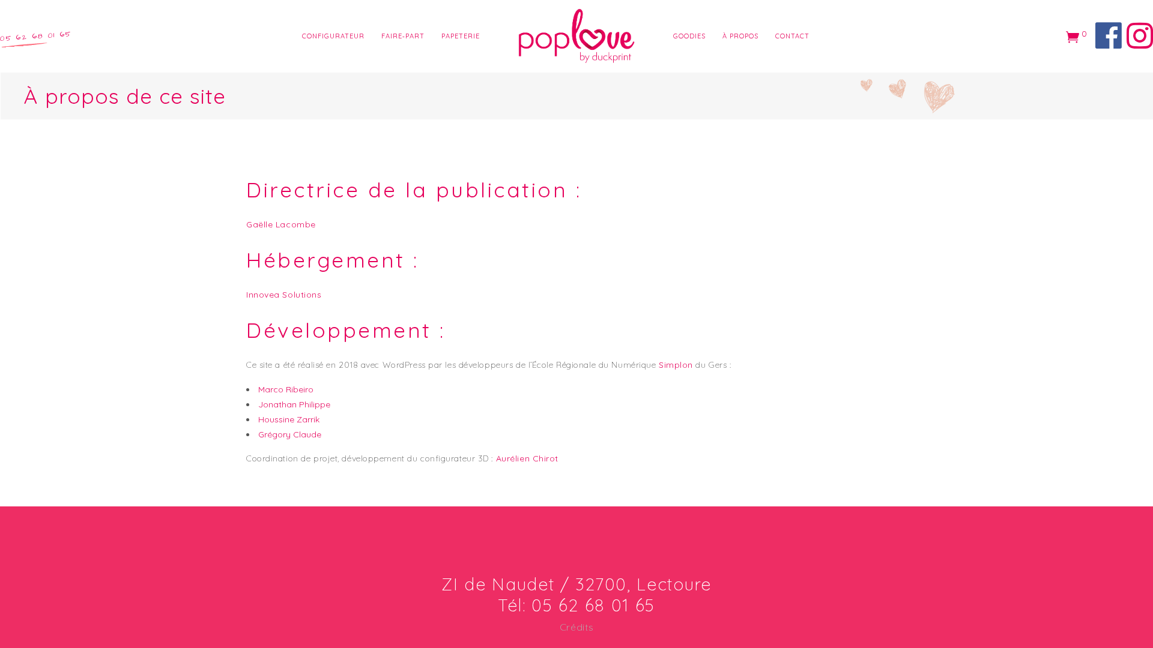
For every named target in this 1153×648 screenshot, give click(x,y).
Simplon (676, 364)
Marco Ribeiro (285, 389)
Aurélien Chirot (527, 458)
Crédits (576, 627)
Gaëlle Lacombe (281, 224)
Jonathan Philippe (294, 404)
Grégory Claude (289, 434)
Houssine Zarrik (288, 419)
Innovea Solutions (284, 294)
